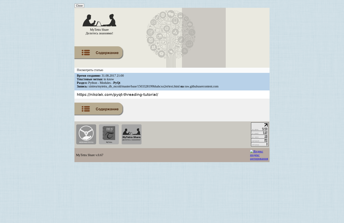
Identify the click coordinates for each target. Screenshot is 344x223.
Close (79, 5)
